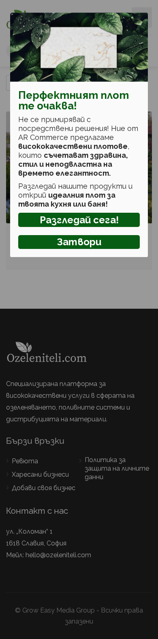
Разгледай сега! (79, 220)
